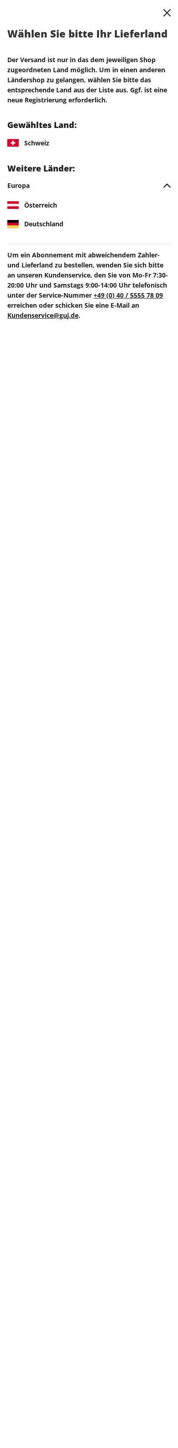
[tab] (89, 185)
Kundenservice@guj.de (43, 315)
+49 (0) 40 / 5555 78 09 (128, 295)
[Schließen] (167, 13)
